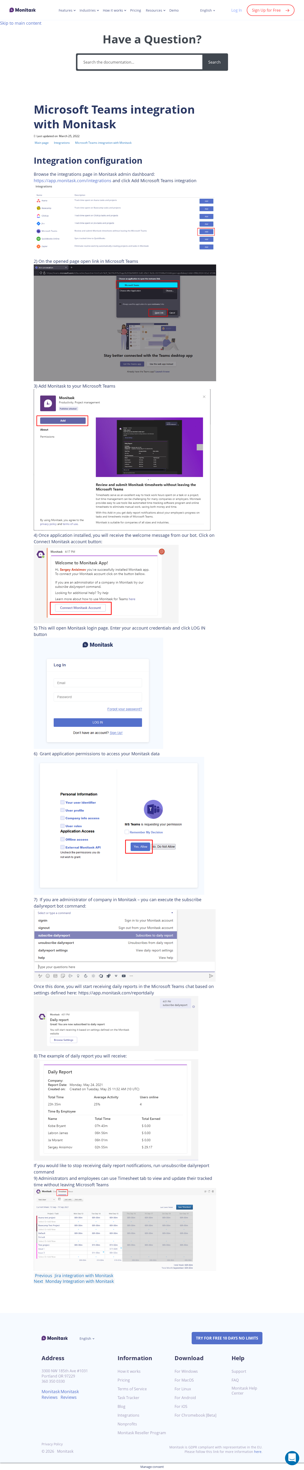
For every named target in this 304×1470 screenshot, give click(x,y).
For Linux (183, 1389)
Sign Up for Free (266, 10)
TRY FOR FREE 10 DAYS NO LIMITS (227, 1338)
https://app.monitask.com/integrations (72, 180)
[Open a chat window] (292, 1458)
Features (65, 10)
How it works (113, 10)
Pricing (135, 10)
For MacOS (184, 1380)
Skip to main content (20, 23)
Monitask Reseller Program (142, 1432)
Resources (154, 10)
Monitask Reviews (51, 1394)
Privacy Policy (52, 1444)
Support (239, 1371)
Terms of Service (132, 1389)
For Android (185, 1397)
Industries (88, 10)
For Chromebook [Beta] (195, 1415)
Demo (174, 10)
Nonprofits (127, 1424)
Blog (121, 1406)
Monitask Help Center (244, 1391)
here (257, 1451)
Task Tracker (128, 1397)
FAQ (235, 1380)
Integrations (128, 1415)
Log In (236, 10)
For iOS (181, 1406)
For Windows (186, 1371)
